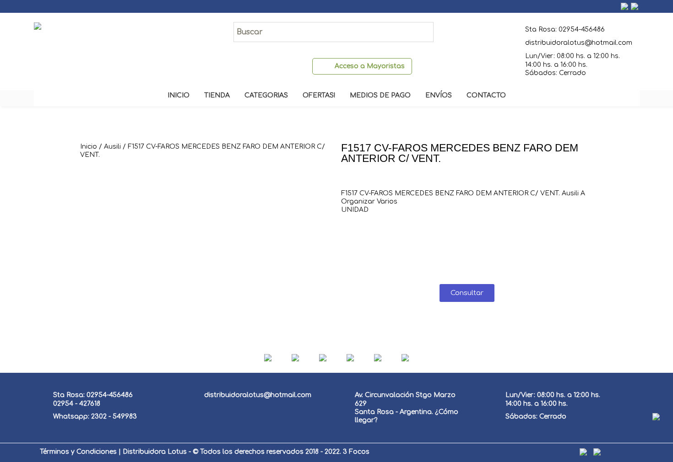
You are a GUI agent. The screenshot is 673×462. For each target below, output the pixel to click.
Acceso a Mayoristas (370, 66)
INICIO (179, 95)
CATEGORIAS (266, 95)
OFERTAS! (319, 95)
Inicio (88, 146)
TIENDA (217, 95)
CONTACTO (486, 95)
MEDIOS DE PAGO (380, 95)
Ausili (112, 146)
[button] (467, 293)
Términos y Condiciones (78, 451)
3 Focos (356, 451)
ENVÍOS (438, 95)
